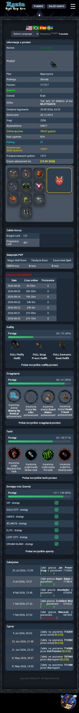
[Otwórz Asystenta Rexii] (69, 703)
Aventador (63, 590)
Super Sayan (63, 578)
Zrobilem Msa (64, 601)
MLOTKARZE (48, 104)
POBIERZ (38, 6)
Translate (63, 34)
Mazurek (63, 612)
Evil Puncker (54, 651)
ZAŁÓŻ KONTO (56, 6)
